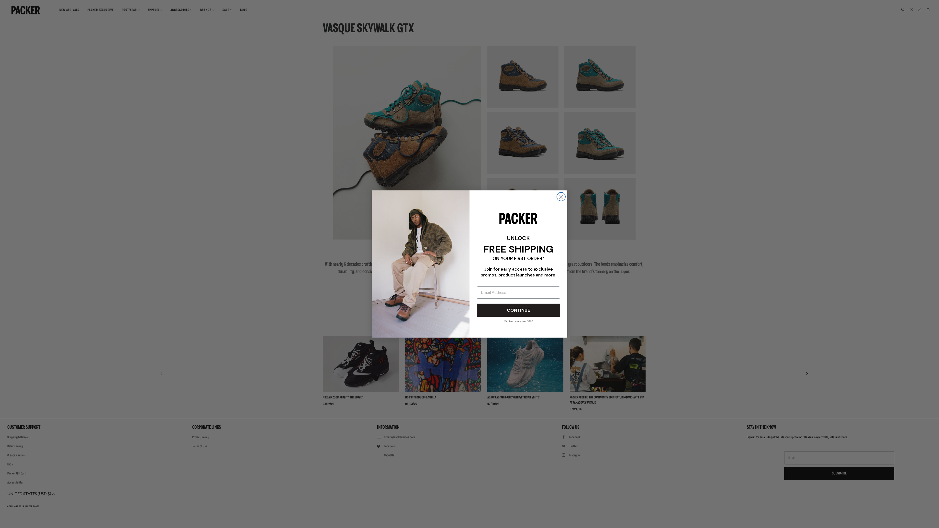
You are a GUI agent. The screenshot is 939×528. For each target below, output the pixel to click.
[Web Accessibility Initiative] (2, 522)
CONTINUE (518, 310)
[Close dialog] (561, 196)
